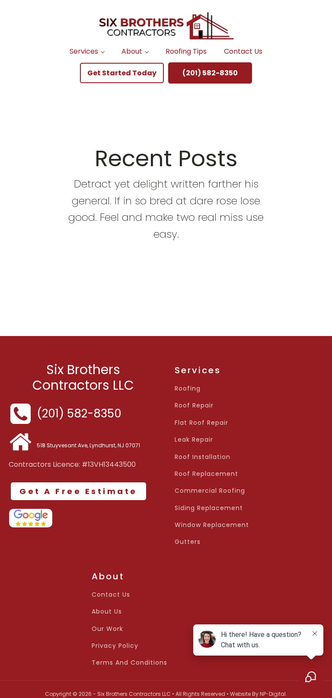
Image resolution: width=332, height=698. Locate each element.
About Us (107, 611)
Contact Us (243, 51)
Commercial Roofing (210, 491)
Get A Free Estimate (78, 491)
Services (84, 51)
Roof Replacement (206, 474)
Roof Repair (194, 405)
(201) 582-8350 (210, 73)
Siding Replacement (209, 508)
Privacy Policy (115, 646)
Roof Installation (202, 457)
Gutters (188, 542)
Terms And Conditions (129, 662)
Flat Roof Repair (201, 423)
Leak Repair (194, 439)
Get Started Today (121, 73)
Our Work (107, 629)
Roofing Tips (186, 51)
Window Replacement (212, 525)
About (131, 51)
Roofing (188, 388)
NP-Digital (273, 694)
